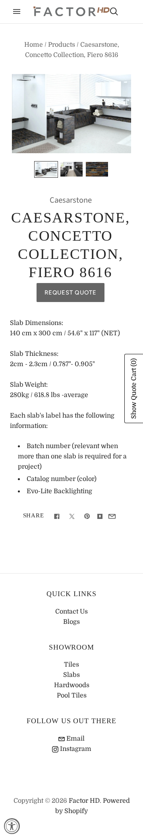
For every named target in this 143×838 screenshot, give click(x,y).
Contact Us (71, 611)
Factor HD (84, 800)
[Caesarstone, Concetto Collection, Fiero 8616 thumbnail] (46, 169)
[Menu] (16, 11)
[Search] (114, 11)
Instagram (74, 748)
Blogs (71, 621)
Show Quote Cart (133, 388)
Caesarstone (71, 200)
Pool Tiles (72, 695)
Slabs (71, 674)
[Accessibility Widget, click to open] (12, 826)
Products (61, 44)
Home (33, 44)
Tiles (71, 664)
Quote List (128, 12)
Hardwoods (71, 685)
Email (75, 738)
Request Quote (70, 292)
